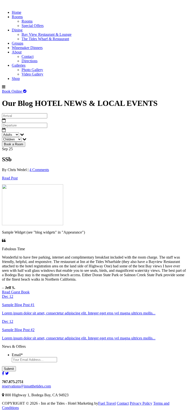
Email (17, 355)
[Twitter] (7, 373)
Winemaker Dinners (27, 48)
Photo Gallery (32, 70)
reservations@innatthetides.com (26, 386)
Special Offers (33, 26)
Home (16, 12)
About (17, 52)
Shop (16, 78)
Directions (29, 61)
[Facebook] (3, 373)
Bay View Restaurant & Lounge (46, 34)
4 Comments (39, 170)
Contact (28, 56)
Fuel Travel (107, 403)
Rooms (17, 17)
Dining (17, 30)
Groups (17, 43)
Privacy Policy (141, 403)
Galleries (18, 65)
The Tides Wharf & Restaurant (45, 39)
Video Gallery (32, 74)
